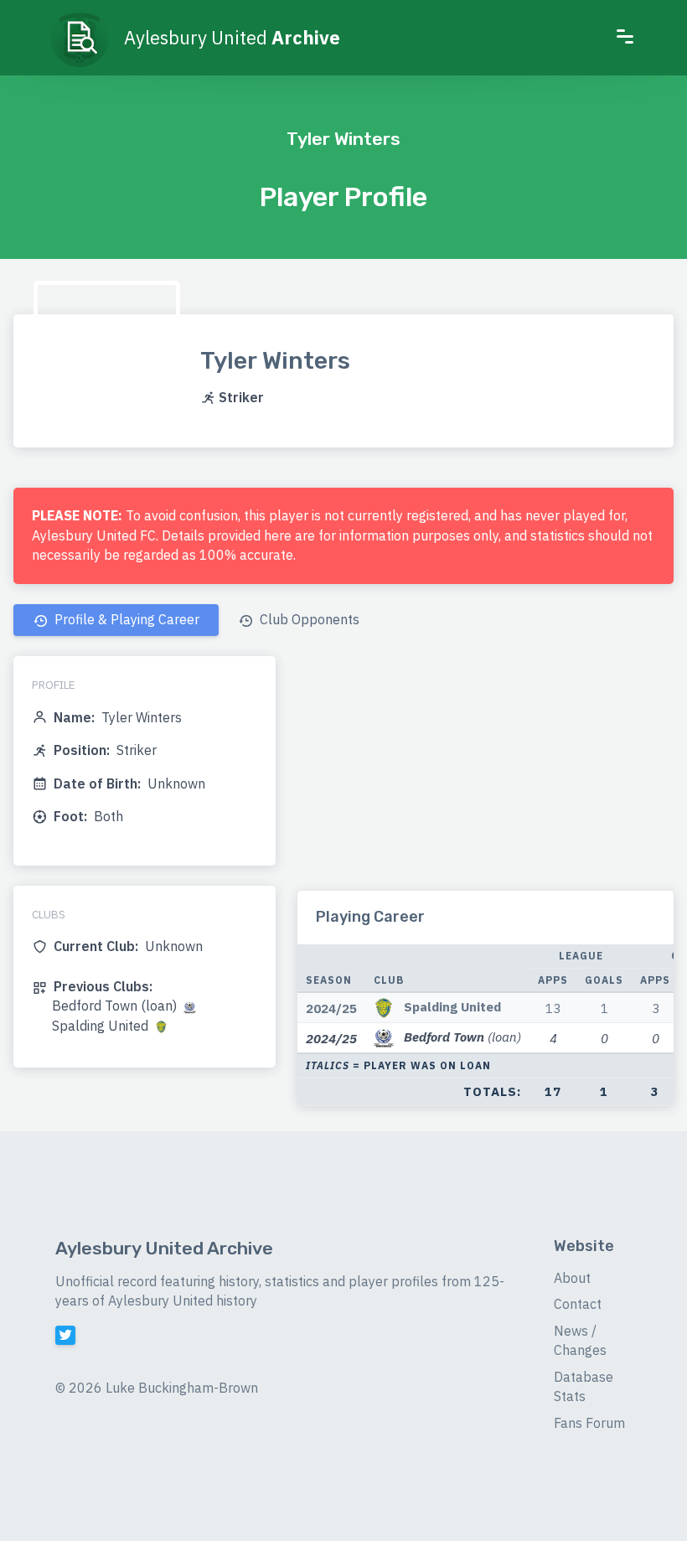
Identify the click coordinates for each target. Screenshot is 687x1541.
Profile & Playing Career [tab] (125, 619)
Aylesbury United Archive (164, 1248)
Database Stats (583, 1386)
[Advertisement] (485, 773)
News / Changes (580, 1340)
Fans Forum (589, 1422)
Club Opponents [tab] (307, 619)
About (572, 1278)
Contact (578, 1303)
